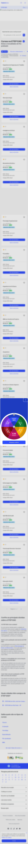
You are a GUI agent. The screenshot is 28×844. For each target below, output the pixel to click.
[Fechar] (25, 400)
